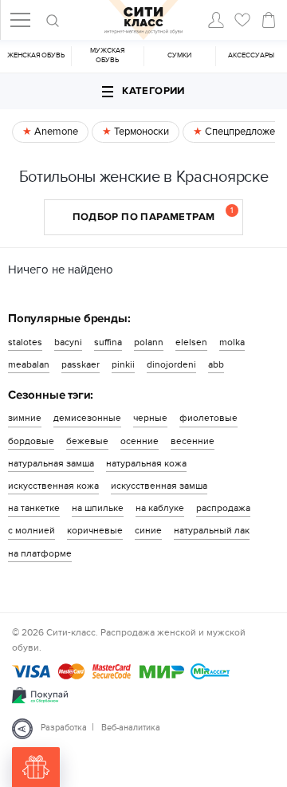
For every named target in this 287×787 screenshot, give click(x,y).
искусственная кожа (53, 485)
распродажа (223, 508)
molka (232, 342)
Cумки (179, 55)
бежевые (87, 441)
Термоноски (140, 131)
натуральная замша (51, 463)
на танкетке (34, 508)
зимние (24, 417)
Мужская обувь (107, 55)
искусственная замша (159, 485)
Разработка (64, 727)
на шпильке (98, 508)
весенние (192, 441)
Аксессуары (251, 55)
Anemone (55, 131)
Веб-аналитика (130, 727)
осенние (139, 441)
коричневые (95, 530)
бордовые (31, 441)
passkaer (80, 364)
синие (148, 530)
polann (148, 342)
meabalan (28, 364)
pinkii (123, 364)
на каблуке (160, 508)
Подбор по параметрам (153, 214)
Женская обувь (36, 55)
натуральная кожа (146, 463)
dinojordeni (171, 364)
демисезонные (87, 417)
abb (216, 364)
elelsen (191, 342)
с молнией (31, 530)
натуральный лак (212, 530)
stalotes (25, 342)
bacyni (68, 342)
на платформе (40, 553)
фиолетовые (208, 417)
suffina (108, 342)
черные (150, 417)
